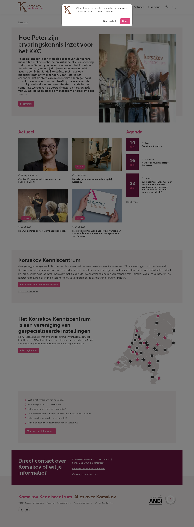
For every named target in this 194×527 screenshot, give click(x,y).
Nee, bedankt (110, 21)
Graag (125, 21)
